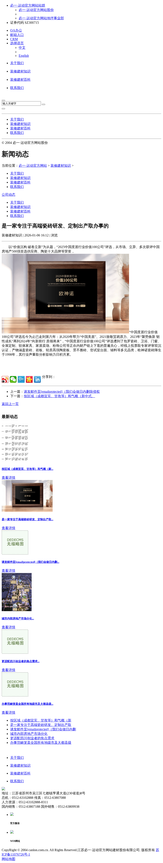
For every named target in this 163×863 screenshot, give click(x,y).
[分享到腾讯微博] (21, 379)
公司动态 (8, 194)
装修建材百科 (20, 79)
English (24, 55)
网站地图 (8, 859)
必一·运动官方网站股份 (36, 10)
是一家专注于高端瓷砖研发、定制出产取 (40, 725)
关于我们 (17, 63)
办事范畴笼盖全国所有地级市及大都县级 (40, 742)
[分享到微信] (13, 379)
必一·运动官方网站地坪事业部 (41, 18)
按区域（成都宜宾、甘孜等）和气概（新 (40, 720)
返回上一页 (10, 404)
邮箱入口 (17, 35)
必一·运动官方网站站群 (27, 5)
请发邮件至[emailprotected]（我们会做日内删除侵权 (62, 391)
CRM (14, 39)
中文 (22, 47)
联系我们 (17, 88)
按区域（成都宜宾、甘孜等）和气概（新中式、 (59, 396)
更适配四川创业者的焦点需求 (32, 738)
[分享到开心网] (29, 379)
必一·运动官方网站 (33, 165)
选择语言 (17, 43)
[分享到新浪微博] (5, 379)
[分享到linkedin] (37, 379)
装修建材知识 (20, 71)
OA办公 (16, 30)
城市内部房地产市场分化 (29, 733)
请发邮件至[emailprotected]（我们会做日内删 (43, 729)
